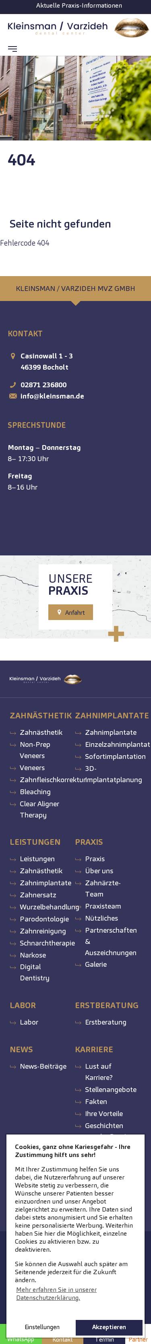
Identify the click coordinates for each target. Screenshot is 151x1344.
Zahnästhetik (41, 732)
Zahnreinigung (43, 930)
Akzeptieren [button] (109, 1327)
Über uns (99, 870)
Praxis (95, 858)
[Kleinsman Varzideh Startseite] (79, 28)
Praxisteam (103, 906)
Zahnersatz (38, 894)
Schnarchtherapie (47, 943)
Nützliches (101, 918)
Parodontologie (44, 918)
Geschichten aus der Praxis (107, 1131)
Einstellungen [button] (42, 1327)
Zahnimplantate (111, 732)
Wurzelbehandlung (49, 906)
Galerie (96, 964)
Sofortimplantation (115, 756)
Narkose (33, 955)
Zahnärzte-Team (103, 888)
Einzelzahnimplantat (117, 744)
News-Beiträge (43, 1066)
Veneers (32, 767)
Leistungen (37, 858)
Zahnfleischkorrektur (53, 779)
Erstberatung (105, 1022)
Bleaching (35, 791)
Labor (29, 1022)
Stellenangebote (111, 1089)
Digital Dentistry (35, 972)
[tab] (75, 288)
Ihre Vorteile (104, 1113)
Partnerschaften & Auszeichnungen (111, 941)
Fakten (96, 1101)
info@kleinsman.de (52, 396)
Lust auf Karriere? (99, 1071)
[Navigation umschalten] (12, 49)
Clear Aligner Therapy (39, 809)
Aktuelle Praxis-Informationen (79, 5)
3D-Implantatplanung (113, 774)
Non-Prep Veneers (35, 750)
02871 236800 (43, 384)
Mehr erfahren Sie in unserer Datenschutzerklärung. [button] (56, 1293)
